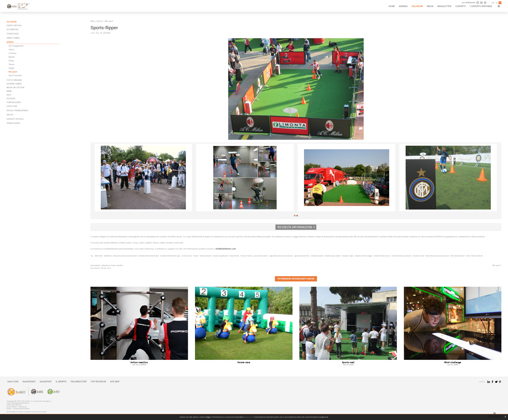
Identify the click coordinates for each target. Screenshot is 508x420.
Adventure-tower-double (112, 265)
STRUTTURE (12, 106)
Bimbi (9, 91)
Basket (12, 57)
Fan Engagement (16, 46)
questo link (249, 417)
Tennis (11, 64)
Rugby (11, 68)
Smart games (13, 38)
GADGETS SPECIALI (15, 119)
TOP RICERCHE (98, 381)
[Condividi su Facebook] (493, 381)
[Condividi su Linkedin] (489, 381)
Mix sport (13, 71)
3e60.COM (12, 381)
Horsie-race (106, 268)
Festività (11, 98)
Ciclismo (12, 53)
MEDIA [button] (430, 6)
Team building (14, 102)
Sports (10, 42)
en (493, 3)
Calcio (11, 49)
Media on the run (15, 87)
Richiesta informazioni (295, 227)
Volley (11, 60)
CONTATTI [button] (460, 6)
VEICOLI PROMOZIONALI (17, 110)
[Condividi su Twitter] (496, 381)
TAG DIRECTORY (79, 381)
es (497, 3)
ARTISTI (10, 114)
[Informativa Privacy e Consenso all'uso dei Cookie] (26, 412)
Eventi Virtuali (14, 25)
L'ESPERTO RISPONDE (481, 6)
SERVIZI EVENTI (13, 123)
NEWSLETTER (444, 6)
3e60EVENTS (29, 381)
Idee (92, 21)
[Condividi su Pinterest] (500, 381)
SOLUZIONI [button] (417, 6)
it (500, 3)
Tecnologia (13, 33)
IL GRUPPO (61, 381)
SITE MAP (114, 381)
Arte (9, 95)
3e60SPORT (46, 381)
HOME (392, 6)
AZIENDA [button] (403, 6)
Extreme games (14, 83)
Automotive (13, 29)
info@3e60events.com (226, 248)
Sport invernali (15, 75)
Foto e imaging (14, 80)
